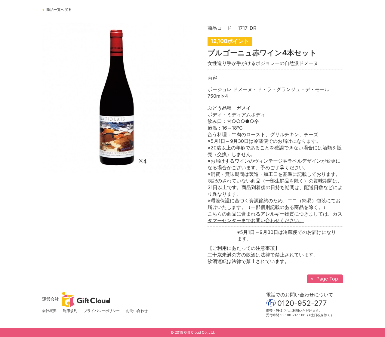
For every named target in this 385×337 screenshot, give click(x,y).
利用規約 (70, 310)
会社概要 (49, 310)
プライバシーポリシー (102, 310)
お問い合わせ (137, 310)
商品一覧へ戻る (59, 9)
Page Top (327, 279)
